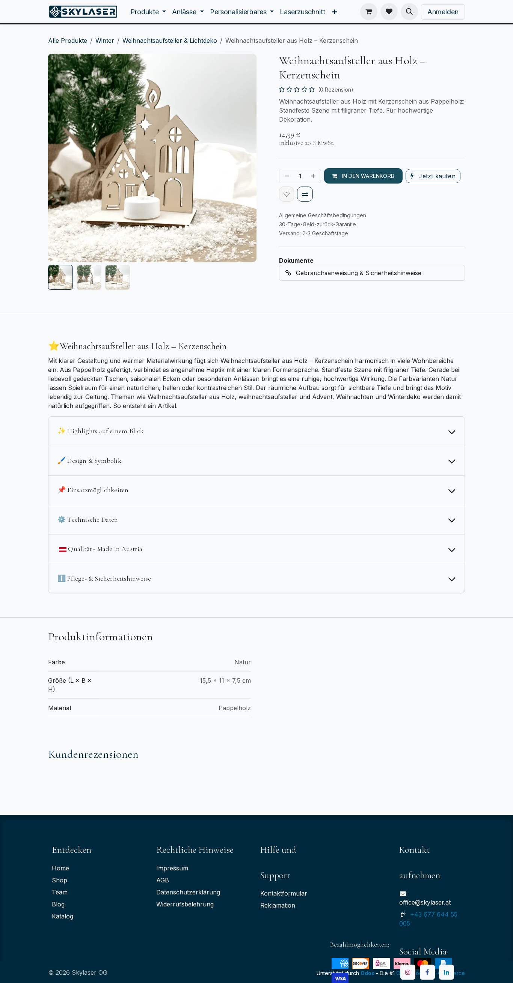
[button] (409, 11)
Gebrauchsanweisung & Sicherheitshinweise (357, 273)
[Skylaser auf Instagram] (407, 972)
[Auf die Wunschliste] (286, 194)
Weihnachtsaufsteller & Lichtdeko (169, 40)
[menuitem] (148, 12)
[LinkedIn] (446, 972)
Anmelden (443, 12)
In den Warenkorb (367, 176)
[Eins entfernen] (286, 176)
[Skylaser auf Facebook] (427, 972)
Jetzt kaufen (436, 176)
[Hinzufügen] (314, 176)
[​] (389, 11)
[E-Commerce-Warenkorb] (368, 11)
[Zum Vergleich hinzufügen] (305, 194)
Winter (104, 40)
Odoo (368, 973)
